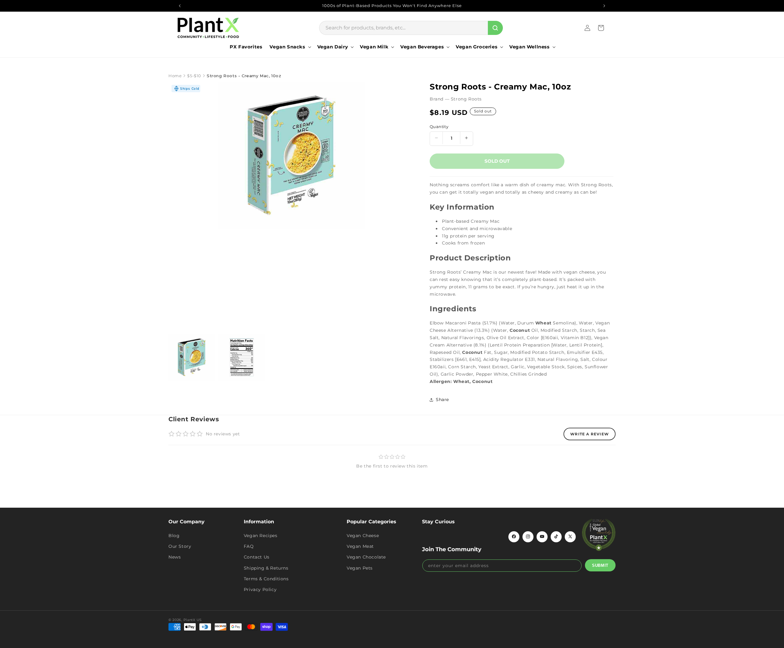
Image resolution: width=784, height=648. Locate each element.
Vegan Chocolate (366, 557)
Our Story (179, 546)
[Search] (495, 28)
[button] (289, 47)
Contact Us (257, 557)
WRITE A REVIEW (589, 434)
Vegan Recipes (260, 535)
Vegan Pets (360, 567)
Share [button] (442, 399)
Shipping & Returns (266, 567)
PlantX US (192, 620)
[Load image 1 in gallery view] (191, 357)
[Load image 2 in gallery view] (241, 357)
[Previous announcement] (180, 6)
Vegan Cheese (363, 535)
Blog (173, 535)
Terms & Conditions (266, 578)
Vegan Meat (360, 546)
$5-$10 (194, 75)
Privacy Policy (260, 589)
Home (175, 75)
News (174, 557)
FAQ (249, 546)
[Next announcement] (604, 6)
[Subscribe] (600, 565)
